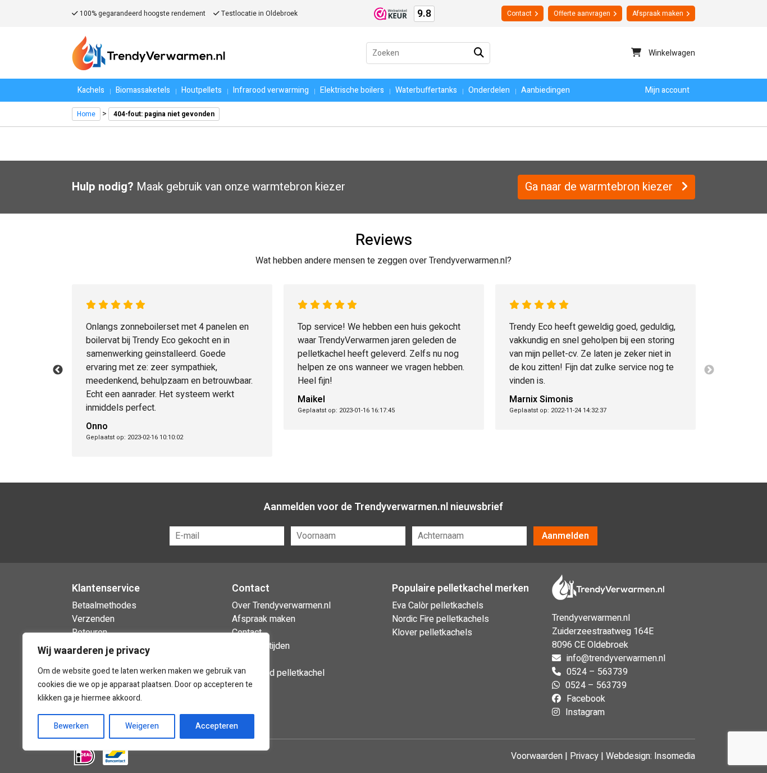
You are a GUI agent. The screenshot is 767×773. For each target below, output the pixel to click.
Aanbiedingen (545, 90)
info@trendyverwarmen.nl (616, 658)
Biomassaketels (143, 90)
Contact (519, 13)
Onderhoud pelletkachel (278, 673)
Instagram (585, 712)
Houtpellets (201, 90)
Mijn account (667, 90)
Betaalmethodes (104, 605)
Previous (57, 370)
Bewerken (71, 726)
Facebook (586, 699)
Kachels (90, 90)
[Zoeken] (479, 53)
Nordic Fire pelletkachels (440, 619)
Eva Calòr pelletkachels (437, 605)
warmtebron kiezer (298, 187)
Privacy (584, 756)
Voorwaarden (537, 756)
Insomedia (674, 756)
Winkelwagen (671, 53)
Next (709, 370)
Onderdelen (489, 90)
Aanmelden (565, 536)
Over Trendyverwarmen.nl (281, 605)
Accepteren (216, 726)
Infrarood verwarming (271, 90)
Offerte (582, 13)
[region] (146, 692)
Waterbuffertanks (426, 90)
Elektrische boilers (352, 90)
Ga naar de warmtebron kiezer (600, 187)
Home (86, 114)
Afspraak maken (657, 13)
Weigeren (142, 726)
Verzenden (93, 619)
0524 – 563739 (597, 672)
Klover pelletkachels (432, 632)
